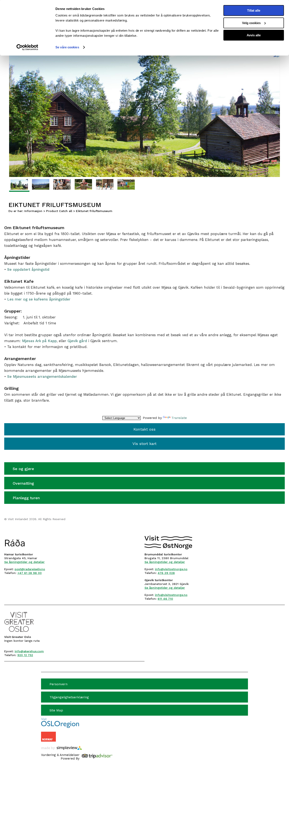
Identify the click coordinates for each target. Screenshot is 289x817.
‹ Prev (12, 74)
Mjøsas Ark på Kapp (39, 341)
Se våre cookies (67, 47)
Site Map (56, 710)
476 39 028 (166, 573)
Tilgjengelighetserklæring (69, 697)
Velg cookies (251, 23)
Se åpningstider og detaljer (24, 562)
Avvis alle (254, 35)
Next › (275, 74)
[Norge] (48, 737)
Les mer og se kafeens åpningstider (38, 299)
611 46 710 (165, 598)
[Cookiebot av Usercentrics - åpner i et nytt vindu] (27, 47)
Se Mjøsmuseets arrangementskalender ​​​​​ (42, 376)
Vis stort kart (144, 443)
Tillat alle (253, 10)
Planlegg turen (26, 498)
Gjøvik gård (77, 341)
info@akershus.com (29, 651)
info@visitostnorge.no (171, 569)
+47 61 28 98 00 (29, 573)
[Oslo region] (60, 727)
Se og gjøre (23, 469)
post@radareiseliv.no (30, 569)
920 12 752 (25, 655)
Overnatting (23, 483)
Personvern (58, 684)
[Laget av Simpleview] (61, 747)
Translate (179, 418)
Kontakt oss (144, 429)
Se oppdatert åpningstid (28, 269)
